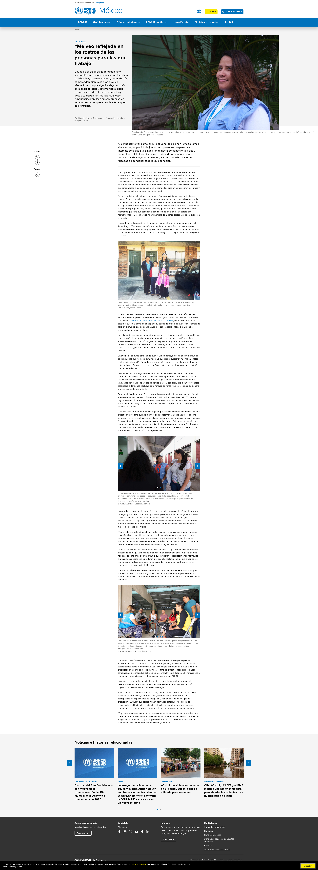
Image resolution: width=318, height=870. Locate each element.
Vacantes (208, 845)
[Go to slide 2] (161, 810)
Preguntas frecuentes (214, 827)
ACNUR (82, 22)
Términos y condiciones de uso (231, 860)
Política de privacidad (196, 860)
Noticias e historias (206, 22)
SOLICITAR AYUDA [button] (234, 11)
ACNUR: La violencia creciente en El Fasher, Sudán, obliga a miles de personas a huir (180, 788)
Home (77, 29)
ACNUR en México (157, 22)
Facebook (119, 831)
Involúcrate (182, 22)
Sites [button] (199, 11)
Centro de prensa (212, 835)
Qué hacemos (101, 22)
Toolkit (229, 22)
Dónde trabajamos (128, 22)
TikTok (142, 831)
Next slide (197, 466)
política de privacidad (138, 864)
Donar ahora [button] (83, 833)
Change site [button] (99, 2)
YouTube (136, 831)
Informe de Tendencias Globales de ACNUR (152, 320)
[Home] (92, 11)
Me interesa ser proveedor (217, 849)
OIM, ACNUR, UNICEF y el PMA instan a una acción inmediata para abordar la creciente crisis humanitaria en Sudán (223, 790)
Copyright (212, 860)
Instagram (125, 831)
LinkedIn (148, 831)
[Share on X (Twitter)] (37, 157)
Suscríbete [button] (168, 839)
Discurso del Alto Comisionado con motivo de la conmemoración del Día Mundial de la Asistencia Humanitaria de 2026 (94, 792)
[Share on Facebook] (37, 163)
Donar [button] (212, 11)
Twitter (130, 831)
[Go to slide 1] (158, 810)
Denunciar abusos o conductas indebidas (219, 840)
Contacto (208, 831)
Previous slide (120, 466)
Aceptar (308, 866)
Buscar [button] (191, 11)
